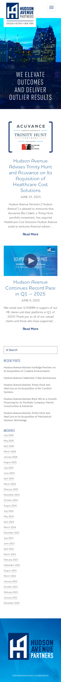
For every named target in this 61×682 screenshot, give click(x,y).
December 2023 (11, 532)
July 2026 (9, 435)
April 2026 (9, 446)
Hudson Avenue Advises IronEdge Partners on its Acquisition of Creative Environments (30, 369)
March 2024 (10, 527)
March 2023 (10, 554)
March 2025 (10, 484)
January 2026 (10, 457)
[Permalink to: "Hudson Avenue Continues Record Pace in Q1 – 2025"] (30, 261)
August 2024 (10, 505)
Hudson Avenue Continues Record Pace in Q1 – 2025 (30, 288)
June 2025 (9, 473)
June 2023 (9, 543)
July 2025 (9, 467)
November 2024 (12, 495)
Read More (30, 234)
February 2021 (11, 592)
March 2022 (10, 576)
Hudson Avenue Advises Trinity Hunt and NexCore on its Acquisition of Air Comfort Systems (28, 388)
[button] (51, 7)
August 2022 (10, 570)
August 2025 (10, 462)
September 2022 (12, 565)
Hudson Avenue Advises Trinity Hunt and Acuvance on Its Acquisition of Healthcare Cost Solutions (30, 176)
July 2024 (9, 511)
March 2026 (10, 451)
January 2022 (10, 581)
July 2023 (9, 538)
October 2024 (11, 500)
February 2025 (11, 489)
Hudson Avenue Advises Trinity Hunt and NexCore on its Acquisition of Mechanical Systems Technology (27, 417)
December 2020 (11, 603)
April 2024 (9, 522)
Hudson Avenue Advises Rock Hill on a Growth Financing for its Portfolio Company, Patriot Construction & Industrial (30, 402)
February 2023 (11, 559)
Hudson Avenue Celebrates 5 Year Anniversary (30, 378)
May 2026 (9, 440)
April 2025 (9, 478)
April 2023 (9, 549)
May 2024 (9, 516)
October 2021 (11, 587)
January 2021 (10, 597)
